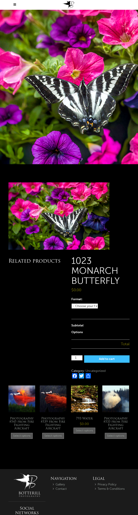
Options (77, 332)
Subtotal (77, 325)
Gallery (60, 484)
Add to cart (107, 359)
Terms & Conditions (111, 489)
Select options (21, 435)
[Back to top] (128, 505)
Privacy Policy (107, 484)
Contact (61, 489)
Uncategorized (95, 371)
